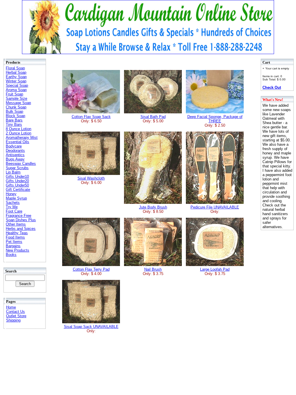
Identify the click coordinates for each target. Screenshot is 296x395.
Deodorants (15, 150)
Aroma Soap (16, 90)
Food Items (15, 237)
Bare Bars (14, 120)
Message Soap (18, 103)
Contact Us (15, 311)
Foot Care (14, 211)
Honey (11, 194)
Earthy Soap (16, 77)
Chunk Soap (16, 107)
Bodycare (14, 146)
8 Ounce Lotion (18, 129)
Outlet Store (16, 316)
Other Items (16, 224)
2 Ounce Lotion (18, 133)
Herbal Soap (16, 72)
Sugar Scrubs (17, 168)
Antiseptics (15, 155)
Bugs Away (15, 159)
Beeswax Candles (21, 163)
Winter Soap (16, 81)
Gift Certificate (18, 189)
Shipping (13, 320)
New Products (17, 250)
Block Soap (15, 116)
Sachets (13, 202)
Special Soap (17, 85)
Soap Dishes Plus (21, 220)
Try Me (12, 207)
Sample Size (16, 98)
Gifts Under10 (17, 176)
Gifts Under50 (17, 185)
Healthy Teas (17, 233)
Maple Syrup (16, 198)
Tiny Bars (14, 124)
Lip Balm (13, 172)
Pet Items (14, 241)
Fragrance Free (18, 215)
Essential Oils (17, 142)
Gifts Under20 (17, 181)
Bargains (13, 246)
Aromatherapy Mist (22, 137)
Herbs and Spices (21, 228)
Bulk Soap (14, 111)
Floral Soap (15, 68)
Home (11, 307)
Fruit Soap (14, 94)
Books (11, 254)
